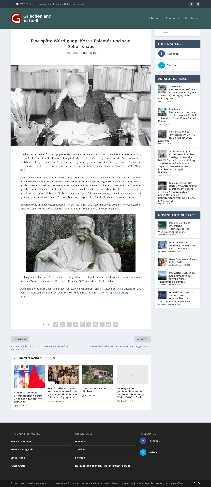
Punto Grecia (18, 465)
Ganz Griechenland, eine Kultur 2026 (183, 261)
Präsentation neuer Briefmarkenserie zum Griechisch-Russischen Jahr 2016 (28, 397)
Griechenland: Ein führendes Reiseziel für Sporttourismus (182, 245)
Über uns (155, 18)
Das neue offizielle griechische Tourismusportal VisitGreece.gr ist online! (174, 227)
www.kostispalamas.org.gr (113, 292)
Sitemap (80, 457)
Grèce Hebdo (18, 457)
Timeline (80, 449)
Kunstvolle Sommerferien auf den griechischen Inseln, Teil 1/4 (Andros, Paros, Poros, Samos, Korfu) (177, 115)
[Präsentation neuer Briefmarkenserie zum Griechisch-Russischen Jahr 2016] (29, 376)
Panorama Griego (21, 441)
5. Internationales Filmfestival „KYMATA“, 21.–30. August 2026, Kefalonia (176, 136)
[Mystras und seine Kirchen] (97, 374)
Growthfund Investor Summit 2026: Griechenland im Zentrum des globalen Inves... (175, 297)
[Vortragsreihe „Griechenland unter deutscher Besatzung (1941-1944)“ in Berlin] (132, 374)
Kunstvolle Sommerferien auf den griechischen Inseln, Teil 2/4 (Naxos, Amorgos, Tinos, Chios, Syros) (177, 92)
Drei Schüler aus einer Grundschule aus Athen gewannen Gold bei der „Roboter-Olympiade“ (63, 393)
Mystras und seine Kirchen (94, 390)
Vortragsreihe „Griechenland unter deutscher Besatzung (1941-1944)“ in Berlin (130, 393)
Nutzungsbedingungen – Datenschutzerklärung (102, 465)
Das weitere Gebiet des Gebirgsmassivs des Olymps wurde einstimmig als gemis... (177, 277)
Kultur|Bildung (88, 52)
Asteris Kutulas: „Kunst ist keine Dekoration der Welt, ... (59, 4)
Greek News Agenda (22, 449)
